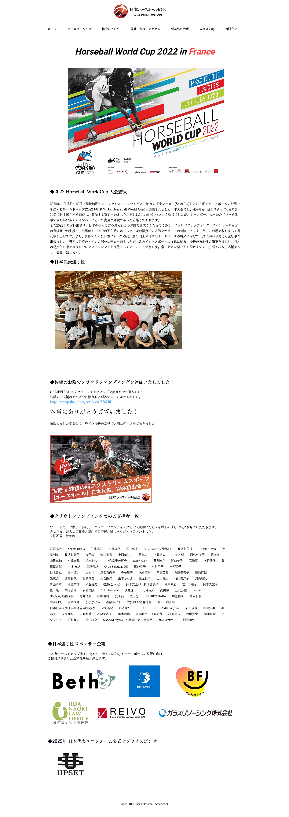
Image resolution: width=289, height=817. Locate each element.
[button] (209, 29)
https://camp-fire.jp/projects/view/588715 (80, 401)
